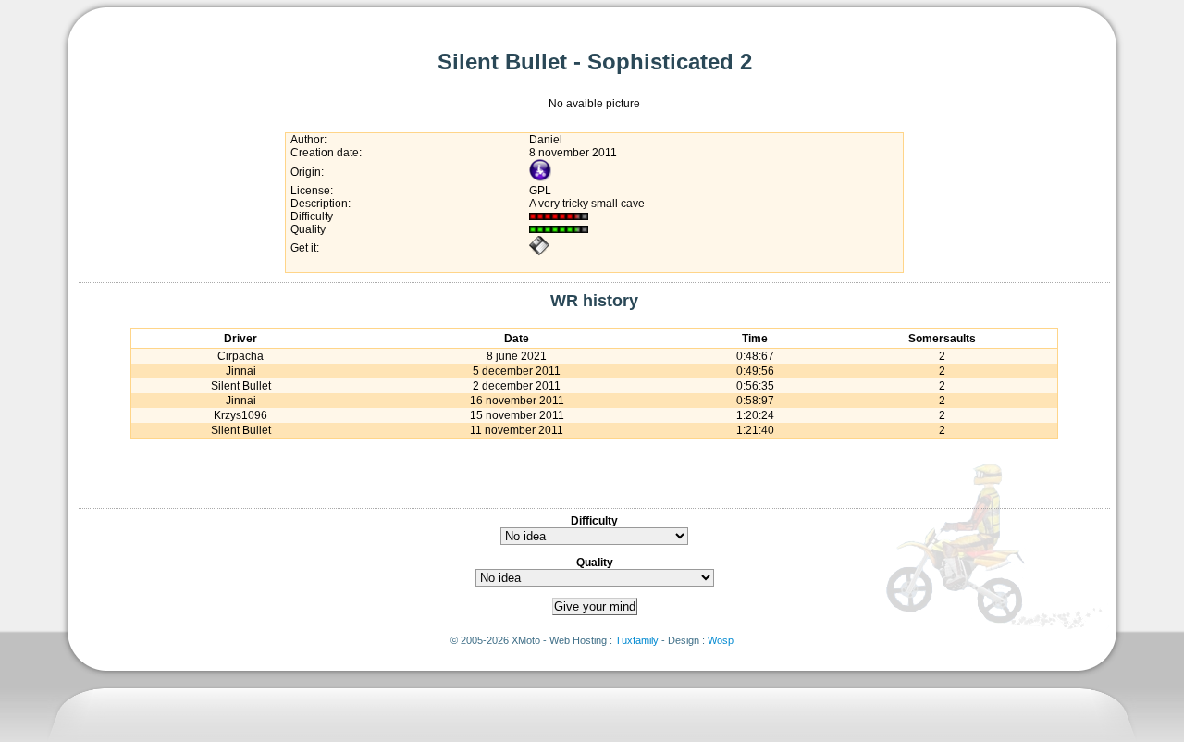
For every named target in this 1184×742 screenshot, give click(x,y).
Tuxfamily (637, 640)
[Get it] (539, 252)
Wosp (721, 640)
